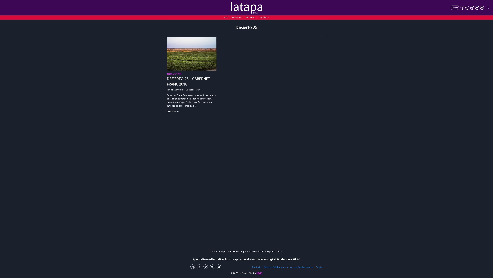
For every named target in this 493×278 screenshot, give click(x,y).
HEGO (259, 273)
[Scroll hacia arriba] (6, 274)
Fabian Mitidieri (177, 90)
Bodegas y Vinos (174, 74)
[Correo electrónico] (482, 8)
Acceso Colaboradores (301, 267)
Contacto (256, 267)
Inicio (226, 17)
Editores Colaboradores (276, 267)
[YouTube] (477, 8)
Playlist (319, 267)
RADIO (455, 7)
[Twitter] (467, 8)
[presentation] (191, 54)
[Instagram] (472, 8)
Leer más (173, 111)
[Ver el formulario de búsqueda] (487, 7)
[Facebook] (462, 8)
